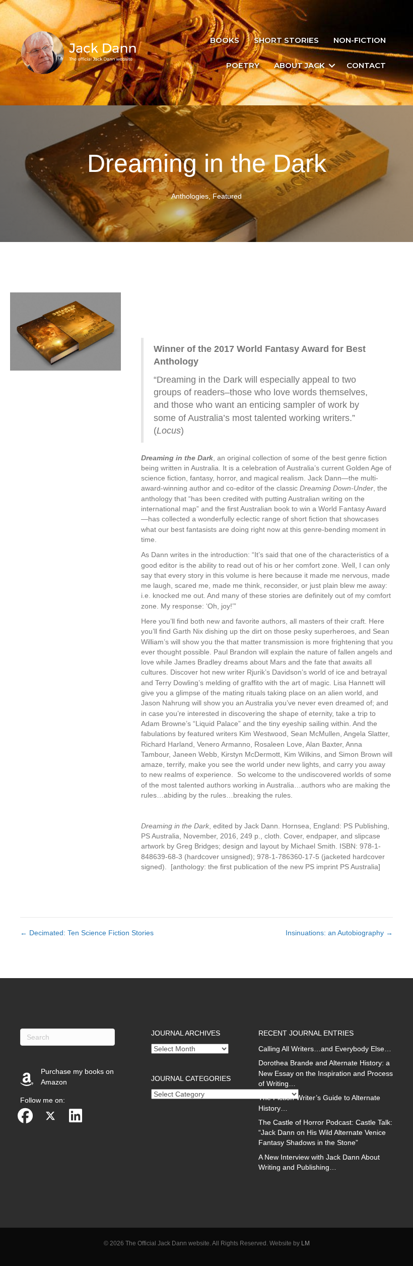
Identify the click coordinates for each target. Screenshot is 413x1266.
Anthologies (190, 196)
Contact (366, 65)
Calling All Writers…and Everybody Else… (324, 1049)
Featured (227, 196)
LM (305, 1243)
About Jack (299, 65)
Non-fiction (359, 40)
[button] (332, 65)
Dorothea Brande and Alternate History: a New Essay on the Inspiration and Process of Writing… (325, 1073)
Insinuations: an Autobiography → (339, 933)
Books (224, 40)
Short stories (286, 40)
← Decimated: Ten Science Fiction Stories (87, 933)
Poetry (242, 65)
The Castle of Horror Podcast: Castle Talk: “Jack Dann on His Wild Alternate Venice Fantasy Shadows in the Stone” (325, 1132)
